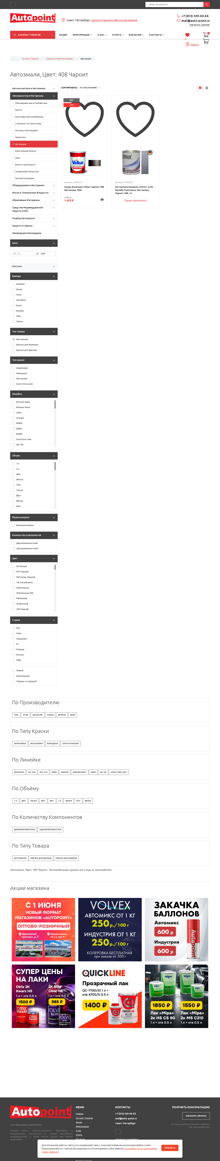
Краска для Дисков (26, 350)
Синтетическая (24, 384)
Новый (19, 670)
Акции (79, 1122)
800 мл (19, 501)
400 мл (19, 479)
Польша (20, 649)
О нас (78, 1130)
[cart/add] (102, 199)
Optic (19, 412)
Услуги (79, 1135)
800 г (18, 495)
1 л (17, 463)
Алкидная (21, 373)
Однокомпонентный (27, 548)
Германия (21, 639)
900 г (43, 801)
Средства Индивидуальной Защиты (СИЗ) (27, 209)
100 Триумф (22, 609)
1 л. (15, 801)
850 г (18, 506)
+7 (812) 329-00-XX (195, 16)
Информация (82, 1126)
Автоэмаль (22, 339)
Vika (18, 316)
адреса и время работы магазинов (114, 20)
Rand (18, 305)
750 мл (19, 490)
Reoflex (20, 311)
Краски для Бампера (66, 858)
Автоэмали (20, 144)
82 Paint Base (23, 402)
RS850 (19, 434)
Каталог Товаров (30, 59)
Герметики (20, 137)
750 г (18, 485)
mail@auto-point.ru (196, 20)
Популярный (22, 676)
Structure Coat (23, 439)
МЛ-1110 (43, 772)
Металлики (36, 743)
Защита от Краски (22, 225)
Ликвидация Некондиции (26, 233)
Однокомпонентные (50, 829)
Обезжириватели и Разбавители (31, 103)
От (14, 253)
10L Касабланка (24, 582)
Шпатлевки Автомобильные (29, 117)
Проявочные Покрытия (26, 171)
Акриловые (20, 743)
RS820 (19, 423)
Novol (19, 289)
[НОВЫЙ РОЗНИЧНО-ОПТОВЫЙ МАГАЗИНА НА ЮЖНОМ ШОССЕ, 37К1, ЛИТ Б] (110, 52)
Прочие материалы (24, 178)
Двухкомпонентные (24, 829)
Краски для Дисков (41, 858)
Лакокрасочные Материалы (59, 59)
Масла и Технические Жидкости (30, 192)
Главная (79, 1114)
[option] (43, 929)
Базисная (19, 772)
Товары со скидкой (26, 681)
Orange (20, 418)
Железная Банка (25, 525)
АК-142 (19, 444)
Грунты (18, 110)
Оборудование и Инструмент (28, 185)
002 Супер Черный (25, 577)
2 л (17, 469)
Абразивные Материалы (26, 200)
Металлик (21, 378)
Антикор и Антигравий (26, 130)
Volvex (19, 321)
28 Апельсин (22, 588)
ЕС (17, 644)
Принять (170, 1148)
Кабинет (194, 44)
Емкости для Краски (25, 164)
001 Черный (22, 571)
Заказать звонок (200, 25)
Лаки (17, 158)
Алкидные (52, 743)
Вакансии (80, 1139)
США (18, 660)
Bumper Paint (23, 407)
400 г (18, 474)
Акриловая (22, 368)
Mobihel (20, 284)
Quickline (21, 300)
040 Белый (21, 598)
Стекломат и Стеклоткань (28, 123)
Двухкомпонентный (27, 543)
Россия (20, 655)
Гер (18, 628)
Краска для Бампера (27, 344)
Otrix (18, 295)
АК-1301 (31, 772)
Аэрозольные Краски (25, 151)
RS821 (19, 428)
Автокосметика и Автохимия (28, 88)
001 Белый (21, 566)
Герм (18, 633)
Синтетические (70, 743)
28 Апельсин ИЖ (24, 593)
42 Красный (22, 603)
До (37, 253)
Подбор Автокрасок (23, 218)
